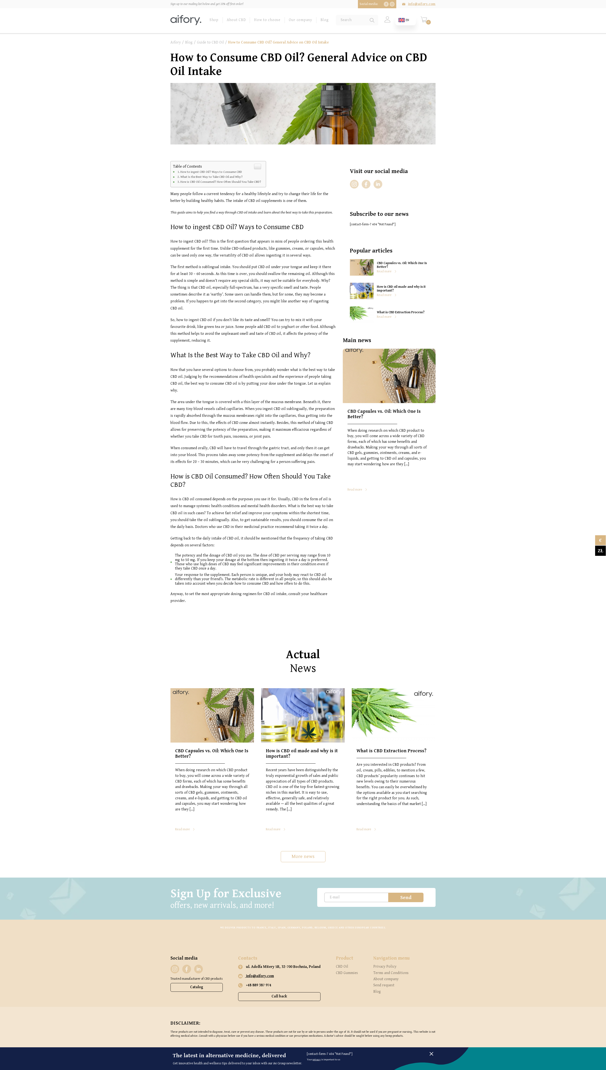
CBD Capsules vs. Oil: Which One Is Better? (402, 265)
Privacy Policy (385, 966)
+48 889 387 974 (258, 985)
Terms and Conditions (391, 973)
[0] (424, 22)
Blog (325, 20)
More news (303, 856)
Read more (384, 271)
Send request (383, 985)
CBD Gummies (347, 973)
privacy (316, 1059)
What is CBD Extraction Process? (400, 312)
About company (386, 979)
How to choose (267, 20)
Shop (213, 20)
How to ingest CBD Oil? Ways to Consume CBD (211, 172)
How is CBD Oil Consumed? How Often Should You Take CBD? (220, 182)
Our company (300, 20)
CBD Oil (342, 966)
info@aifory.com (422, 4)
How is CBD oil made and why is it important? (401, 288)
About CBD (236, 20)
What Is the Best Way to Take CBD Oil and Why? (211, 177)
